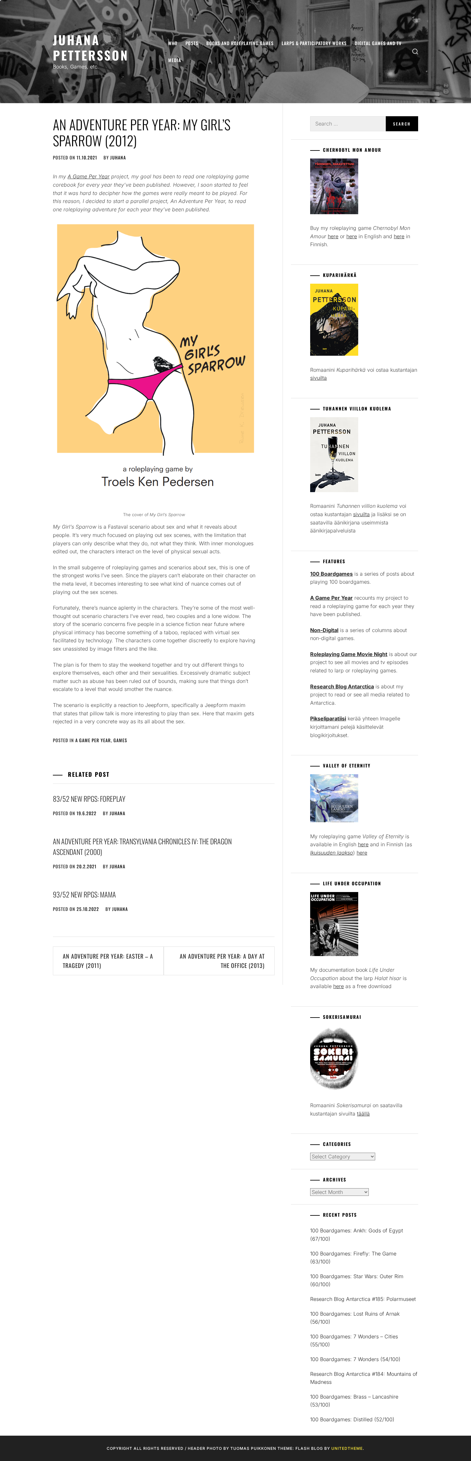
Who (173, 43)
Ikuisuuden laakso (331, 852)
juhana (118, 157)
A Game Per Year (93, 740)
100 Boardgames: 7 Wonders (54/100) (355, 1359)
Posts (192, 43)
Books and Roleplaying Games (240, 43)
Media (174, 60)
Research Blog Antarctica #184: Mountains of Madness (363, 1378)
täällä (363, 1113)
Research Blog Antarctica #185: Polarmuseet (363, 1299)
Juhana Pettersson (91, 47)
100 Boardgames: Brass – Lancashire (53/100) (354, 1400)
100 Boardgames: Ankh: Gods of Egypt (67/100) (356, 1234)
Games (120, 740)
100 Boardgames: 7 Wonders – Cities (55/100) (354, 1340)
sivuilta (318, 378)
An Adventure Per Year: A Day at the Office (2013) (222, 961)
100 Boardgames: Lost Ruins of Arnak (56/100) (355, 1318)
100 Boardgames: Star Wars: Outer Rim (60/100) (356, 1280)
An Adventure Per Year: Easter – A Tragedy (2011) (108, 961)
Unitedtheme (347, 1448)
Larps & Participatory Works (314, 43)
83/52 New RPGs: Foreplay (89, 798)
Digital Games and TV (378, 43)
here (333, 236)
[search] (415, 51)
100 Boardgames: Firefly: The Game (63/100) (353, 1257)
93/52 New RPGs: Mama (84, 894)
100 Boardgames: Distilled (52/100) (352, 1419)
